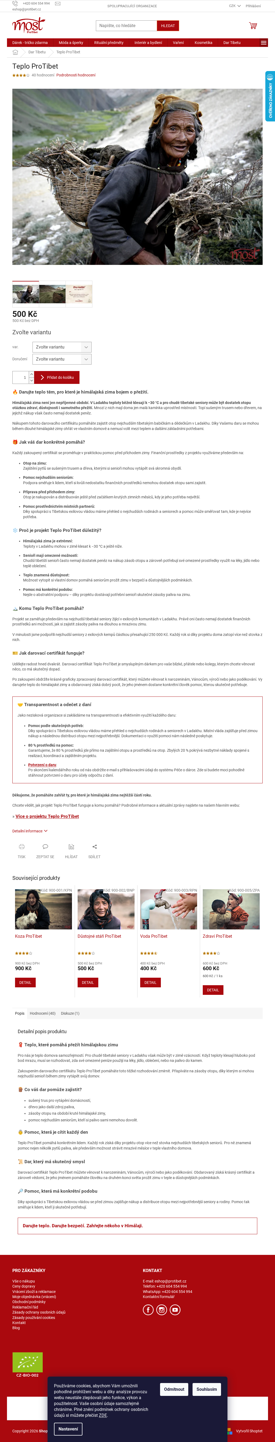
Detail (25, 982)
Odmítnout (174, 1389)
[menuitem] (30, 42)
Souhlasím (207, 1389)
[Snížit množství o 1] (31, 380)
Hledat (168, 26)
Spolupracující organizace (132, 6)
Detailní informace (27, 831)
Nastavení (68, 1429)
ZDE (103, 1415)
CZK (232, 6)
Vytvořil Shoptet (249, 1431)
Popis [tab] (19, 1013)
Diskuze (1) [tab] (70, 1013)
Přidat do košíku (60, 377)
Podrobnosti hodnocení (75, 75)
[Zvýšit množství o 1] (31, 374)
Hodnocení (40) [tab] (43, 1013)
